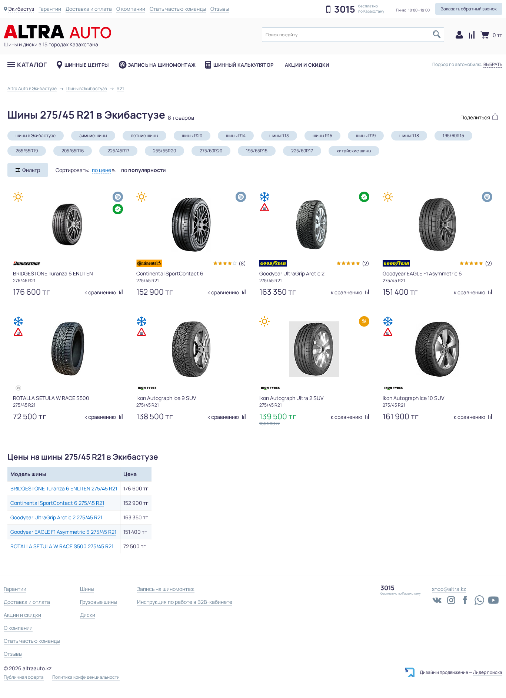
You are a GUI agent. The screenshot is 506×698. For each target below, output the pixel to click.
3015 (344, 9)
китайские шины (354, 151)
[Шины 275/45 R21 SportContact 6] (191, 224)
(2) (365, 263)
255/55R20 (164, 151)
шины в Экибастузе (36, 135)
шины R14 (236, 135)
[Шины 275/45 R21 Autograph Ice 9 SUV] (191, 349)
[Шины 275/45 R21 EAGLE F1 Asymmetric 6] (437, 224)
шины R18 (409, 135)
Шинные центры (86, 65)
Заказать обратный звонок (469, 9)
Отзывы (219, 8)
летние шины (144, 135)
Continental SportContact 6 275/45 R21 (57, 502)
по (143, 169)
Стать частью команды (178, 8)
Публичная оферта (24, 677)
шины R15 (322, 135)
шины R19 (366, 135)
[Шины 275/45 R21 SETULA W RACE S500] (68, 349)
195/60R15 (453, 135)
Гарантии (50, 8)
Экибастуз (21, 8)
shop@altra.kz (449, 588)
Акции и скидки (307, 65)
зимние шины (93, 135)
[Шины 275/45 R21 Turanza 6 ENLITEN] (68, 224)
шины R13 (279, 135)
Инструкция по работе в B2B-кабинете (184, 601)
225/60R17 (302, 151)
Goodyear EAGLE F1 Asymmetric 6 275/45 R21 (63, 531)
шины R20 (192, 135)
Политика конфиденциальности (86, 677)
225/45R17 (118, 151)
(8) (242, 263)
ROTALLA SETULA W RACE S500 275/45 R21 (61, 546)
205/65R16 (72, 151)
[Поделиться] (476, 116)
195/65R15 (256, 151)
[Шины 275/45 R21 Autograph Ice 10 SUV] (437, 349)
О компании (130, 8)
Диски (87, 614)
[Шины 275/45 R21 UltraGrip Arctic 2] (314, 224)
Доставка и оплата (89, 8)
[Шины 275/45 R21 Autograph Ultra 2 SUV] (314, 349)
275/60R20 (211, 151)
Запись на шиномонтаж (162, 65)
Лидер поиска (487, 672)
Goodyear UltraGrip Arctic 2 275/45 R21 (56, 517)
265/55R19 (27, 151)
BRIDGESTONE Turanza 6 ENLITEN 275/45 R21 (63, 488)
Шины (87, 588)
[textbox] (353, 34)
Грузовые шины (98, 601)
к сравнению (100, 292)
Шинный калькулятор (243, 65)
